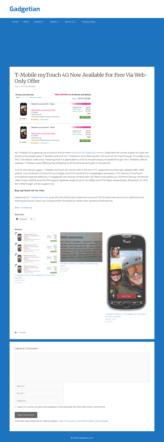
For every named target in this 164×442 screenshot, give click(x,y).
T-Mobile (22, 332)
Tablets (53, 22)
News (26, 22)
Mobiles (38, 22)
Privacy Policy (88, 22)
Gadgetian (25, 9)
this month (97, 152)
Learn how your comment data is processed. (83, 421)
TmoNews (25, 207)
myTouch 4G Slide (81, 152)
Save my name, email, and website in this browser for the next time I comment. (62, 407)
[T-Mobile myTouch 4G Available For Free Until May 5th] (36, 253)
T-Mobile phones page (42, 197)
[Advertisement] (82, 45)
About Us (69, 22)
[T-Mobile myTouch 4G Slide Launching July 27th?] (81, 247)
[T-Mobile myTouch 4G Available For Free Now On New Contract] (126, 272)
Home (15, 22)
